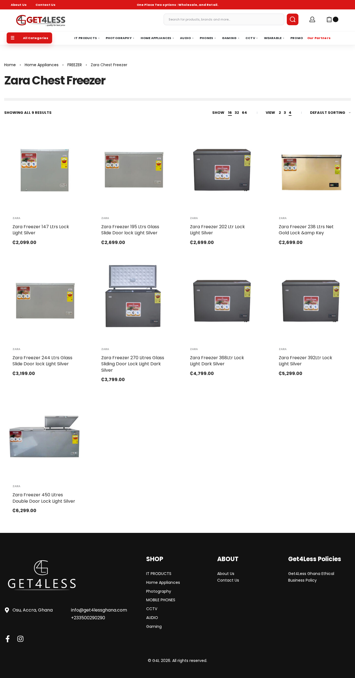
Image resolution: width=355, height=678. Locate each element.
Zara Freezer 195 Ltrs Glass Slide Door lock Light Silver (130, 230)
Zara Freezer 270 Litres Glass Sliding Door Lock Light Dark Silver (132, 364)
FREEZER (74, 65)
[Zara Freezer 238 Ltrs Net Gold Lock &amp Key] (310, 168)
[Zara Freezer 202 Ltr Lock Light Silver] (222, 168)
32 (237, 112)
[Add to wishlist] (71, 141)
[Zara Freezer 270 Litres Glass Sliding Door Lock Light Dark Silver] (133, 299)
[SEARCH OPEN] (293, 19)
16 (230, 112)
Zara (16, 218)
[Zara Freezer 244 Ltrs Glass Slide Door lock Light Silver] (44, 299)
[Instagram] (20, 638)
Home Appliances (42, 65)
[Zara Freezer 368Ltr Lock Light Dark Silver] (222, 299)
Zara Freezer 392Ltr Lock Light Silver (305, 361)
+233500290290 (88, 618)
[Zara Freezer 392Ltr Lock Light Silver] (310, 299)
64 (244, 112)
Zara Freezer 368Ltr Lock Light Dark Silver (217, 361)
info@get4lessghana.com (99, 610)
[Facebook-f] (7, 638)
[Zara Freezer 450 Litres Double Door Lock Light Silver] (44, 436)
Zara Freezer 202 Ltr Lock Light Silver (217, 230)
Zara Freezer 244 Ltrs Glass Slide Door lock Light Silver (42, 361)
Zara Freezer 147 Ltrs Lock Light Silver (40, 230)
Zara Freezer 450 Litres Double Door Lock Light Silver (43, 498)
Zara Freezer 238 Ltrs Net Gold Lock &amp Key (306, 230)
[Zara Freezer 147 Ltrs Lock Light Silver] (44, 168)
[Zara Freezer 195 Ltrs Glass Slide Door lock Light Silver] (133, 168)
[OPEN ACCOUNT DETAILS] (312, 19)
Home (10, 65)
